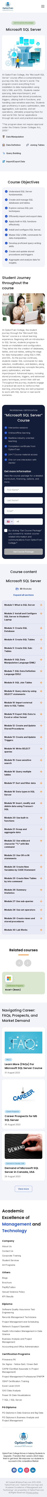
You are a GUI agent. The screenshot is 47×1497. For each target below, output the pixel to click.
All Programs (8, 1265)
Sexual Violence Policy (13, 1292)
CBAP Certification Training (15, 1381)
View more (23, 1189)
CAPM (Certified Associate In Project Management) (20, 1370)
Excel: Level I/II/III (11, 1386)
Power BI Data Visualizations (16, 1395)
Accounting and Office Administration (20, 1346)
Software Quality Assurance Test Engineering (18, 1311)
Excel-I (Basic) (13, 989)
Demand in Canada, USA (15, 1163)
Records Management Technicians (19, 1317)
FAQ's (8, 1060)
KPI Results (7, 1296)
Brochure (7, 1282)
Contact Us (7, 1251)
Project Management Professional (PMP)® (23, 1376)
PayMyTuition (9, 1287)
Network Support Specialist (16, 1326)
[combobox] (9, 521)
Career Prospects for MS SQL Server (21, 1118)
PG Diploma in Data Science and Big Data (22, 1412)
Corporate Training (11, 1255)
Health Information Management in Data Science (22, 1333)
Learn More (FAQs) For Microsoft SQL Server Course (23, 1066)
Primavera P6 (9, 1359)
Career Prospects (12, 1112)
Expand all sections (23, 595)
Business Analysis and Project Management (17, 1340)
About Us (7, 1246)
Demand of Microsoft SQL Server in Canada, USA (21, 1170)
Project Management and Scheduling (20, 1322)
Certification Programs (23, 23)
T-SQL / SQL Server (12, 1400)
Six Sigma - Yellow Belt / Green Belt (20, 1364)
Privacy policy (32, 1493)
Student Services (10, 1260)
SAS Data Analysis (11, 1390)
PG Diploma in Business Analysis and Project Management (20, 1419)
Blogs (5, 1278)
